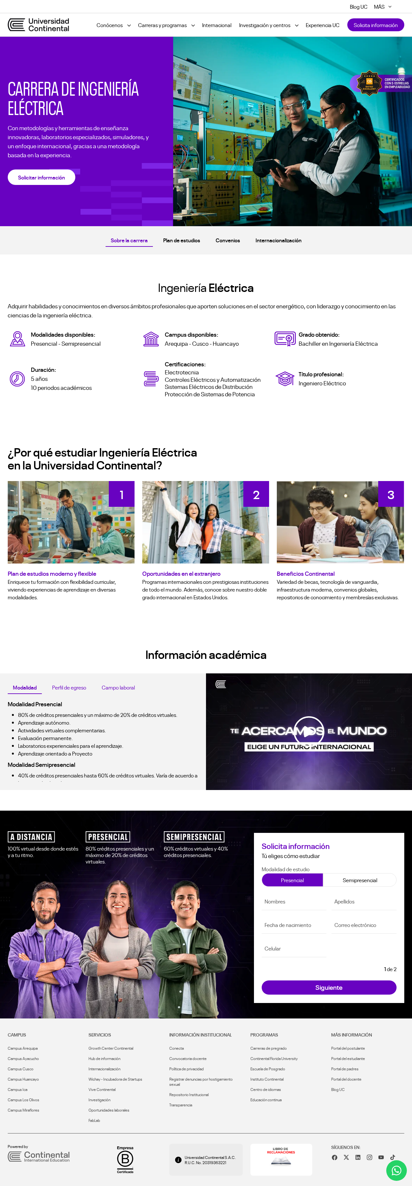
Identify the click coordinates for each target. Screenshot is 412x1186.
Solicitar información (41, 177)
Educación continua (266, 1099)
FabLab (94, 1120)
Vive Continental (102, 1089)
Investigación (99, 1099)
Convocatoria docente (188, 1058)
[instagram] (369, 1157)
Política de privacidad (186, 1068)
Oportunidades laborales (109, 1110)
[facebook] (334, 1157)
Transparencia (180, 1104)
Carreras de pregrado (268, 1048)
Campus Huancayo (23, 1079)
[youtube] (381, 1157)
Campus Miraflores (23, 1110)
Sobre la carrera (129, 240)
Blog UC (338, 1089)
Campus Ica (17, 1089)
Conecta (176, 1048)
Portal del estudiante (348, 1058)
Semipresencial (360, 879)
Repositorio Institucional (189, 1094)
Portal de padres (345, 1068)
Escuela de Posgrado (267, 1068)
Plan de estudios (181, 240)
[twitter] (346, 1157)
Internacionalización (279, 240)
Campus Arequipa (23, 1048)
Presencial (292, 879)
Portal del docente (346, 1079)
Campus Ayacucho (23, 1058)
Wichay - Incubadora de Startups (115, 1079)
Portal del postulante (348, 1048)
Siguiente (328, 986)
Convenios (228, 240)
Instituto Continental (267, 1079)
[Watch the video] (309, 731)
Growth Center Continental (111, 1048)
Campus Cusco (20, 1068)
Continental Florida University (274, 1058)
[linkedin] (358, 1157)
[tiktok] (392, 1157)
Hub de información (104, 1058)
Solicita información (376, 24)
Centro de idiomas (265, 1089)
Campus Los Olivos (23, 1099)
